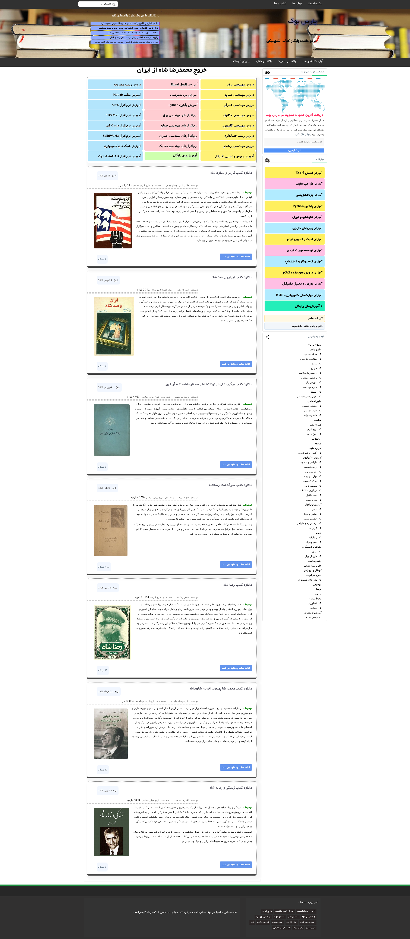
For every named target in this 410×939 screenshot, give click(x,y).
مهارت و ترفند (310, 476)
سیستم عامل (311, 485)
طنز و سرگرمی (313, 575)
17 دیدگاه (102, 670)
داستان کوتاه (279, 917)
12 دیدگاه (102, 769)
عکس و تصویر (310, 518)
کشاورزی (312, 603)
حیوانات (313, 608)
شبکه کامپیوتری (309, 481)
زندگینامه (313, 537)
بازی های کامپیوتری (307, 579)
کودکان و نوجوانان (312, 570)
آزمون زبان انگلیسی (306, 911)
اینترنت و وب (311, 471)
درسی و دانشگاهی (308, 373)
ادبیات (318, 532)
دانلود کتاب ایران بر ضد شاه (232, 277)
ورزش (318, 594)
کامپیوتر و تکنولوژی (312, 457)
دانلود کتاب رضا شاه (237, 585)
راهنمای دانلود (263, 61)
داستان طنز (293, 917)
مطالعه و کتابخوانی (308, 359)
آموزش (309, 173)
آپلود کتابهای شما (312, 61)
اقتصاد (314, 391)
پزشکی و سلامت (309, 377)
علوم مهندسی (310, 387)
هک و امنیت (311, 500)
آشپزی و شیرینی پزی (307, 453)
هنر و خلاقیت (315, 448)
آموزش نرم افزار (313, 504)
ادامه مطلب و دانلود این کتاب (236, 256)
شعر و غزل (311, 542)
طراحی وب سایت (308, 462)
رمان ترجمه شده (307, 922)
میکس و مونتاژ (310, 514)
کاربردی (313, 528)
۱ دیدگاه (102, 259)
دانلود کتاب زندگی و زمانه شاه (230, 788)
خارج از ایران (311, 556)
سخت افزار (311, 495)
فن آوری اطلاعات (308, 490)
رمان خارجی (292, 922)
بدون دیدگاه (104, 566)
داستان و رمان (314, 344)
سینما (318, 589)
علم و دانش (315, 349)
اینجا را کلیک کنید (303, 134)
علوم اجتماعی (314, 401)
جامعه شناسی (310, 410)
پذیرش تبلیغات (241, 61)
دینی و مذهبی (314, 561)
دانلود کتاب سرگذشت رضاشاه (230, 485)
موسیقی (317, 584)
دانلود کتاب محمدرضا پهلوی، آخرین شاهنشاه (220, 689)
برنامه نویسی (310, 467)
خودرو (314, 368)
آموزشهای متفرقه (312, 612)
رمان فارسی (277, 922)
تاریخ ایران (312, 429)
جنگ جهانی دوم (308, 917)
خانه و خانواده (310, 415)
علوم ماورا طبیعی (312, 565)
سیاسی (317, 420)
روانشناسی (316, 438)
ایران (314, 551)
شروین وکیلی (263, 922)
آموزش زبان (311, 382)
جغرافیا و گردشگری (311, 547)
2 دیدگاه (102, 466)
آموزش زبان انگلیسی (284, 911)
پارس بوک (298, 928)
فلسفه (318, 443)
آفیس (314, 509)
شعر (252, 922)
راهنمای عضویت (287, 61)
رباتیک (314, 363)
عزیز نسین (310, 928)
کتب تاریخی (315, 424)
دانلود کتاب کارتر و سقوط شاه (231, 173)
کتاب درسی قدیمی (281, 928)
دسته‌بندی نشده (313, 617)
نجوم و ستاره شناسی (307, 396)
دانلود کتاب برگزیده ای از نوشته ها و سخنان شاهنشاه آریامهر (208, 384)
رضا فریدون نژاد (263, 917)
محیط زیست (315, 598)
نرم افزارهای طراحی (307, 523)
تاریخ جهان (312, 434)
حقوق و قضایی (309, 406)
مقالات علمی (310, 354)
